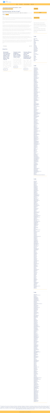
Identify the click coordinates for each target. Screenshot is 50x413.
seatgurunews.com (36, 100)
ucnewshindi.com (35, 306)
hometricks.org (35, 372)
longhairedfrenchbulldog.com (37, 326)
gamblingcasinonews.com (36, 194)
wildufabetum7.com (36, 401)
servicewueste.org (36, 197)
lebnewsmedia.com (36, 96)
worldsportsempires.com (36, 360)
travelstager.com (35, 238)
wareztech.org (35, 311)
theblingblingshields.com (36, 336)
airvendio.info (35, 254)
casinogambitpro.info (36, 298)
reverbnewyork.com (36, 82)
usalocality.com (35, 70)
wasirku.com (35, 250)
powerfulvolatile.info (36, 266)
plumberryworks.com (36, 378)
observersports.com (36, 324)
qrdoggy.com (35, 353)
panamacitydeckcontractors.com (37, 236)
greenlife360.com (35, 187)
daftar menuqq (15, 407)
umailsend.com (35, 313)
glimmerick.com (35, 80)
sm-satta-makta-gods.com (36, 157)
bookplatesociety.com (36, 95)
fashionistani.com (35, 131)
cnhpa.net (35, 358)
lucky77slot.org (35, 347)
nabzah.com (35, 210)
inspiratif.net (35, 182)
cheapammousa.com (36, 112)
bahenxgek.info (35, 302)
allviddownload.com (36, 193)
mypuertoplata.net (36, 189)
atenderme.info (35, 261)
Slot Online (21, 4)
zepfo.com (35, 153)
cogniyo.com (35, 370)
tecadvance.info (35, 256)
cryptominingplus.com (36, 325)
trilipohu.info (35, 287)
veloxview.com (35, 399)
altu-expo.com (35, 108)
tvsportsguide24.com (36, 345)
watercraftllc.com (35, 117)
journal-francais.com (36, 246)
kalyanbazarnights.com (36, 204)
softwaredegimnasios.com (36, 158)
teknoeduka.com (35, 154)
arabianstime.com (36, 121)
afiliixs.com (35, 118)
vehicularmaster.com (36, 72)
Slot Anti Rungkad (26, 4)
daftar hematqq (24, 407)
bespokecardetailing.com (36, 104)
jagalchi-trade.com (36, 85)
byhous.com (35, 281)
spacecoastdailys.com (36, 159)
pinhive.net (35, 277)
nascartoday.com (35, 147)
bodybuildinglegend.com (36, 243)
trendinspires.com (36, 239)
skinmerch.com (35, 83)
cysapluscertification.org (36, 269)
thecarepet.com (35, 296)
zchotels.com (35, 152)
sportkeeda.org (35, 368)
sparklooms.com (35, 385)
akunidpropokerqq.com (36, 103)
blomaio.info (35, 264)
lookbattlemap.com (36, 316)
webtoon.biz (35, 332)
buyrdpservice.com (36, 317)
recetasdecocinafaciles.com (37, 113)
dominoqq (35, 55)
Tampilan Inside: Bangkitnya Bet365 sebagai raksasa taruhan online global (17, 55)
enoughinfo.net (35, 276)
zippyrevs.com (35, 198)
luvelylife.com (35, 233)
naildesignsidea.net (36, 114)
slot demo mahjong (36, 48)
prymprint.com (35, 367)
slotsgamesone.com (36, 203)
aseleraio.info (35, 363)
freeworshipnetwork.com (36, 116)
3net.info (35, 101)
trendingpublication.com (36, 390)
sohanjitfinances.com (36, 384)
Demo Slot (32, 4)
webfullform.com (35, 192)
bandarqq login (30, 407)
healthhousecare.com (36, 136)
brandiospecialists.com (36, 208)
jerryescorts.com (35, 342)
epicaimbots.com (35, 129)
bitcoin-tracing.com (36, 169)
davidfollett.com (35, 81)
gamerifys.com (35, 181)
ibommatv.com (35, 184)
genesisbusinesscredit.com (37, 231)
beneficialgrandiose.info (36, 263)
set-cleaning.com (35, 163)
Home (17, 4)
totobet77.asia (35, 389)
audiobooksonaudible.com (36, 168)
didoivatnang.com (36, 126)
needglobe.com (35, 375)
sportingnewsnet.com (36, 334)
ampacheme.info (35, 258)
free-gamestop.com (36, 309)
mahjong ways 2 (2, 407)
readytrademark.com (36, 160)
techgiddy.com (35, 304)
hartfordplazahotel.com (36, 282)
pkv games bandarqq (36, 54)
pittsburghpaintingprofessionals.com (37, 377)
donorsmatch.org (35, 272)
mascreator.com (35, 145)
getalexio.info (35, 366)
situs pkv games (35, 38)
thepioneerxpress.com (36, 190)
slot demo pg (35, 45)
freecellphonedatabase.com (37, 307)
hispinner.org (35, 213)
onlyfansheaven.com (36, 227)
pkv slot (34, 41)
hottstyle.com (35, 140)
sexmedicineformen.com (36, 381)
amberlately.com (35, 75)
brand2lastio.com (35, 223)
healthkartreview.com (36, 137)
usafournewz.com (36, 71)
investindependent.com (36, 142)
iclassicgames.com (36, 322)
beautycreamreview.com (36, 123)
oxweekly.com (35, 235)
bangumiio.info (35, 262)
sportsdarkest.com (36, 331)
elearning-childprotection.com (37, 221)
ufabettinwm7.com (36, 393)
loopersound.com (35, 86)
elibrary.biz (35, 105)
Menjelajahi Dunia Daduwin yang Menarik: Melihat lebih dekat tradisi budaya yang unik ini (6, 56)
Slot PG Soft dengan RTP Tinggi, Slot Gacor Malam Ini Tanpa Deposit (10, 7)
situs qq (27, 407)
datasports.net (35, 340)
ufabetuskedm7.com (36, 396)
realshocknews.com (36, 354)
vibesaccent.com (35, 73)
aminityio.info (35, 257)
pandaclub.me (35, 280)
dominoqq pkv (35, 53)
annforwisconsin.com (36, 78)
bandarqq (35, 56)
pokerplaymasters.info (36, 299)
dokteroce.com (35, 245)
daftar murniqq (20, 407)
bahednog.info (35, 301)
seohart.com (35, 162)
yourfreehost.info (35, 91)
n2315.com (35, 226)
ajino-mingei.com (35, 90)
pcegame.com (35, 150)
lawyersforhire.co (35, 327)
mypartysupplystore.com (36, 77)
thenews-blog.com (36, 155)
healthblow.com (35, 218)
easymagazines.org (36, 371)
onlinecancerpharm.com (36, 349)
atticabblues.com (35, 122)
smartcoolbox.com (36, 383)
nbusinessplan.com (36, 186)
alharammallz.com (36, 119)
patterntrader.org (35, 357)
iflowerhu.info (35, 285)
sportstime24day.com (36, 335)
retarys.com (35, 314)
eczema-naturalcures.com (36, 106)
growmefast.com (35, 348)
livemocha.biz (35, 274)
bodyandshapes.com (36, 170)
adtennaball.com (35, 209)
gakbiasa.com (35, 284)
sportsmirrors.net (35, 339)
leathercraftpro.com (36, 373)
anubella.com (35, 167)
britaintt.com (35, 173)
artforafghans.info (36, 253)
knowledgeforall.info (36, 222)
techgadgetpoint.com (36, 344)
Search (36, 8)
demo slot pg (35, 46)
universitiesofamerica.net (36, 195)
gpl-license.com (35, 135)
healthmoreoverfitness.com (37, 200)
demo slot (35, 43)
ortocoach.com (35, 376)
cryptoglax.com (35, 88)
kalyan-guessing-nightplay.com (37, 215)
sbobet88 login (44, 408)
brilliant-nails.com (35, 244)
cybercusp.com (35, 172)
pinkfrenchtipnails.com (36, 337)
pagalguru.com (35, 149)
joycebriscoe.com (35, 76)
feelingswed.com (35, 132)
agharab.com (35, 111)
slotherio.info (35, 268)
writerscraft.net (35, 220)
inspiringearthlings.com (36, 141)
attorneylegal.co (35, 343)
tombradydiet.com (36, 93)
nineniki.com (35, 207)
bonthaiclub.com (35, 94)
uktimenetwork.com (36, 68)
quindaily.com (35, 165)
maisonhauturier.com (36, 144)
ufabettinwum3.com (36, 394)
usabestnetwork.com (36, 312)
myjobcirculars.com (36, 199)
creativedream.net (36, 225)
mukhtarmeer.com (36, 146)
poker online (37, 407)
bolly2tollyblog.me (36, 279)
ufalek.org (35, 350)
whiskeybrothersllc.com (36, 400)
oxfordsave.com (35, 321)
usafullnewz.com (35, 67)
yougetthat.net (35, 319)
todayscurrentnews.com (36, 388)
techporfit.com (35, 185)
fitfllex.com (35, 230)
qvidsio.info (35, 267)
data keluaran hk (35, 50)
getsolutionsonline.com (36, 212)
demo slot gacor (35, 51)
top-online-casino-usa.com (36, 205)
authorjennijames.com (36, 109)
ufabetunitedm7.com (36, 395)
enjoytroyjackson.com (36, 128)
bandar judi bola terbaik (36, 40)
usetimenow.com (35, 217)
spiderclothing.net (36, 99)
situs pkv (35, 58)
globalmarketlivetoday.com (36, 134)
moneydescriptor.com (36, 329)
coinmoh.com (35, 124)
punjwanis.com (35, 294)
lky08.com (35, 228)
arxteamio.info (35, 365)
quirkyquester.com (36, 380)
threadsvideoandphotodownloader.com (38, 303)
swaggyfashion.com (36, 241)
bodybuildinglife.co (36, 352)
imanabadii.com (35, 286)
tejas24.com (35, 251)
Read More (5, 69)
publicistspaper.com (36, 164)
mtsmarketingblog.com (36, 249)
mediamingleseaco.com (36, 248)
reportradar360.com (36, 240)
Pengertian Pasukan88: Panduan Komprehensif (39, 24)
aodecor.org (35, 271)
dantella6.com (35, 202)
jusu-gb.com (35, 295)
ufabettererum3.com (36, 391)
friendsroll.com (35, 98)
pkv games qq (35, 49)
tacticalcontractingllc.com (36, 386)
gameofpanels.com (36, 216)
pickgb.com (35, 355)
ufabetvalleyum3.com (36, 398)
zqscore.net (35, 362)
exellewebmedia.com (36, 308)
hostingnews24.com (36, 139)
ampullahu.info (35, 259)
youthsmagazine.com (36, 330)
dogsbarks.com (35, 127)
